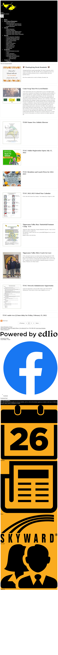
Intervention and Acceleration (12, 56)
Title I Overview (12, 57)
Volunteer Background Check (13, 38)
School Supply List (10, 45)
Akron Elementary (10, 29)
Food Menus (9, 41)
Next (37, 323)
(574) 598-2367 (22, 328)
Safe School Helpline (40, 328)
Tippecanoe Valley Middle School (13, 31)
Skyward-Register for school (12, 51)
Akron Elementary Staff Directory (13, 23)
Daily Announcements (11, 40)
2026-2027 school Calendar (15, 25)
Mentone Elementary (11, 30)
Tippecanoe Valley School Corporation (15, 34)
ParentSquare (9, 48)
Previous (22, 323)
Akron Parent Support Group (12, 39)
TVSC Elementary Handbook (13, 36)
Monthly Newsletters (11, 43)
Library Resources (10, 53)
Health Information (10, 26)
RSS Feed (5, 320)
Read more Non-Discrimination (8, 404)
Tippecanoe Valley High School (13, 32)
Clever (7, 52)
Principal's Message (10, 22)
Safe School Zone (10, 47)
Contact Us (8, 61)
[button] (10, 21)
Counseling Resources (11, 54)
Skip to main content (5, 1)
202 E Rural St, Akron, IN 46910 (8, 328)
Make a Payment (10, 44)
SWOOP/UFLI (12, 58)
